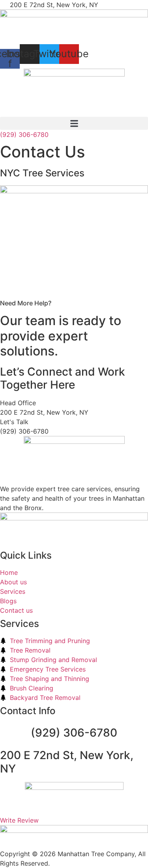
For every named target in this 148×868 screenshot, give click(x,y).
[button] (74, 123)
